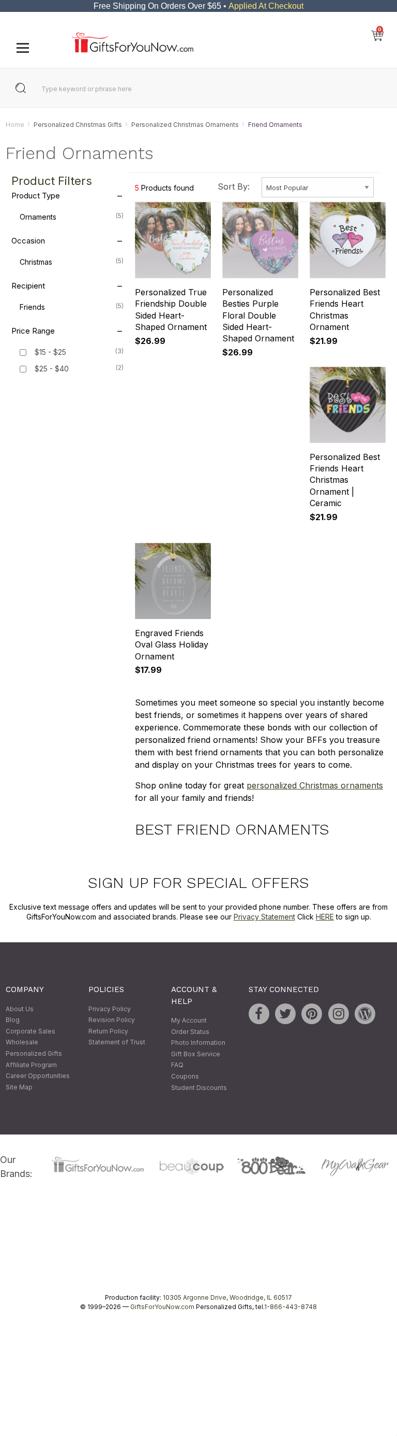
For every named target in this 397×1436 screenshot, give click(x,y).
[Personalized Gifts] (132, 50)
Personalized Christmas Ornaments (185, 124)
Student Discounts (199, 1088)
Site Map (19, 1087)
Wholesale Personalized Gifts (34, 1048)
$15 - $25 (50, 352)
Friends (71, 307)
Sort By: (234, 186)
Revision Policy (111, 1020)
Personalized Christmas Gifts (78, 124)
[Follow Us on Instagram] (338, 1013)
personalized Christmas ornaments (315, 785)
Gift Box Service (195, 1054)
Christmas (71, 262)
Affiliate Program (31, 1065)
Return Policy (108, 1031)
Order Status (190, 1032)
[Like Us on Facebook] (259, 1013)
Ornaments (71, 217)
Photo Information (198, 1043)
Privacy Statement (264, 917)
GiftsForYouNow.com (162, 1307)
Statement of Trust (116, 1042)
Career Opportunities (38, 1076)
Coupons (185, 1076)
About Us (20, 1009)
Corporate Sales (30, 1031)
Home (15, 124)
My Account (189, 1020)
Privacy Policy (109, 1009)
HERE (325, 917)
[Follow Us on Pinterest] (311, 1013)
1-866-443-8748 (290, 1307)
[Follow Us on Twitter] (285, 1013)
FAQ (177, 1065)
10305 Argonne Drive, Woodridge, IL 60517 (227, 1297)
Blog (13, 1020)
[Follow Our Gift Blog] (365, 1013)
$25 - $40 (52, 369)
